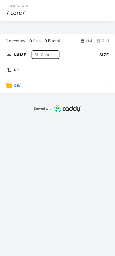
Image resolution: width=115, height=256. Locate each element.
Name (21, 54)
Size (104, 54)
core (16, 13)
